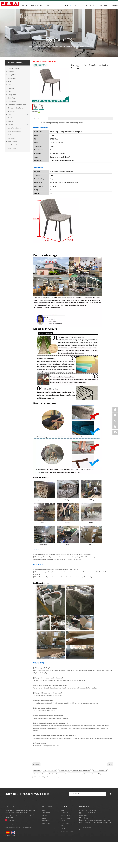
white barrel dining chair (100, 770)
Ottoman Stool (12, 101)
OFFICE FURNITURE (67, 831)
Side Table (11, 111)
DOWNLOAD (46, 820)
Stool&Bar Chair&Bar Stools (17, 104)
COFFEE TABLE (65, 823)
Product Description (40, 119)
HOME (44, 810)
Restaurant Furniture (50, 770)
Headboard (11, 88)
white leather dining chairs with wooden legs (46, 777)
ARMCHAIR (64, 813)
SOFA (62, 810)
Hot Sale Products (13, 68)
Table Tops (11, 98)
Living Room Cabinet (14, 128)
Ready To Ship (12, 141)
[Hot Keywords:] (105, 5)
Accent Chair (12, 148)
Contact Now (86, 828)
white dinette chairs (39, 773)
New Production (13, 145)
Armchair (11, 71)
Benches (10, 121)
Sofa (9, 81)
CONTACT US (46, 823)
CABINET (64, 828)
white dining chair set (74, 773)
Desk (9, 91)
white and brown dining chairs (81, 770)
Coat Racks (11, 118)
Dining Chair (12, 75)
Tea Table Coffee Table (15, 108)
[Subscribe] (110, 794)
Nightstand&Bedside (14, 131)
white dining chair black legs (56, 773)
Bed (9, 85)
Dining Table (12, 94)
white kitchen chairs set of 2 (91, 773)
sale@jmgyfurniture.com (88, 818)
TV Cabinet (11, 135)
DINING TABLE (65, 818)
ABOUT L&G (46, 813)
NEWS (44, 818)
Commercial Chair (64, 770)
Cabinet (10, 124)
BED (62, 826)
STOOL (63, 820)
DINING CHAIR (65, 815)
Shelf (9, 114)
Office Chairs (12, 78)
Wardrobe (11, 138)
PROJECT (45, 815)
